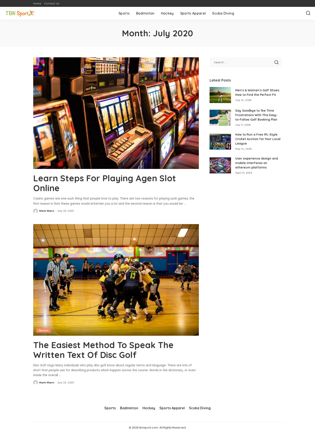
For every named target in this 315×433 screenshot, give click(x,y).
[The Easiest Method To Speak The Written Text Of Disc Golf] (116, 280)
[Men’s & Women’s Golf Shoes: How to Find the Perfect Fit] (220, 95)
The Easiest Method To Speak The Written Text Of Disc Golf (103, 350)
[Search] (308, 13)
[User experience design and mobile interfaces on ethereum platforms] (220, 165)
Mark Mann (46, 210)
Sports (43, 330)
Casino (43, 163)
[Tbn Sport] (20, 13)
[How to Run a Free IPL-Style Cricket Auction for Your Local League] (220, 142)
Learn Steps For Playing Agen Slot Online (104, 183)
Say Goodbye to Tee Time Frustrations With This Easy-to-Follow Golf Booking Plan (256, 115)
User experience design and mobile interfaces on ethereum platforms (256, 163)
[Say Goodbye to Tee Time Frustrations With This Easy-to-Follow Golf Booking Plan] (220, 118)
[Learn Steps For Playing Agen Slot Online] (116, 113)
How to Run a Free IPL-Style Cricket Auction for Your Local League (257, 139)
